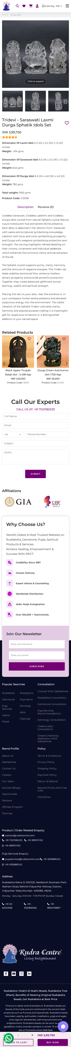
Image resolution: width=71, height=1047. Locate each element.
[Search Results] (17, 6)
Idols (23, 712)
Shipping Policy (47, 768)
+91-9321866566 (30, 906)
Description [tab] (25, 207)
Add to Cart (18, 1042)
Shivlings (25, 705)
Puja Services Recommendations (49, 712)
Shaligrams (26, 693)
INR (58, 6)
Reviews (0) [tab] (46, 207)
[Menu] (67, 6)
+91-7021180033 (13, 840)
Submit (35, 474)
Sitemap (7, 813)
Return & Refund (47, 781)
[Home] (6, 6)
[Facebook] (6, 974)
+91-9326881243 (51, 859)
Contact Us (9, 768)
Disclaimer (44, 797)
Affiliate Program (12, 807)
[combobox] (12, 434)
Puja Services (7, 707)
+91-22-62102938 (7, 906)
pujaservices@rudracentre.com (22, 859)
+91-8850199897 (53, 906)
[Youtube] (13, 974)
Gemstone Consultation (52, 704)
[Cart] (30, 6)
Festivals (25, 718)
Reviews (7, 800)
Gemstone (8, 699)
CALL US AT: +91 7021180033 (35, 409)
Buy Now (53, 1042)
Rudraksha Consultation (52, 697)
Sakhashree (9, 762)
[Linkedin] (29, 974)
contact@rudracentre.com (20, 835)
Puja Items (26, 699)
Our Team (8, 781)
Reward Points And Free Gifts (52, 789)
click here (48, 1030)
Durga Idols (15, 15)
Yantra (6, 715)
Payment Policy (47, 775)
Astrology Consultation (52, 719)
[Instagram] (21, 974)
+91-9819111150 (35, 840)
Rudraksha (8, 693)
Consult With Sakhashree (53, 691)
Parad (5, 721)
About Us (7, 755)
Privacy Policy (46, 762)
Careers (6, 775)
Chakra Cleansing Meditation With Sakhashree (48, 738)
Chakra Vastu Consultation (45, 728)
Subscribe (36, 666)
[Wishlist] (24, 6)
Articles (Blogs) (11, 787)
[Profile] (37, 6)
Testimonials (9, 794)
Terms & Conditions (49, 755)
